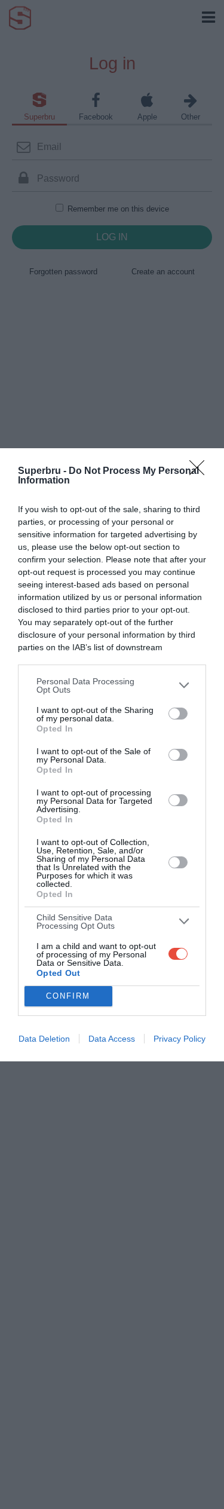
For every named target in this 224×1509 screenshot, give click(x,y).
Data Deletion (44, 1038)
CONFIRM (68, 995)
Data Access (111, 1038)
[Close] (200, 471)
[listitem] (112, 685)
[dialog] (112, 754)
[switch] (178, 714)
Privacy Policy (179, 1038)
